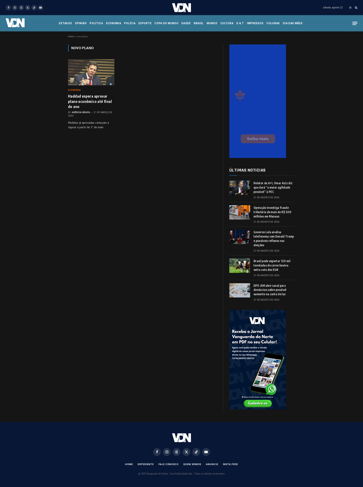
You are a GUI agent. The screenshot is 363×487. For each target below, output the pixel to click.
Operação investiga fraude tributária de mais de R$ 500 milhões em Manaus (272, 212)
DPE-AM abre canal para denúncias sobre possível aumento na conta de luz (270, 290)
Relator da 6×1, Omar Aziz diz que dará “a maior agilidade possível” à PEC (273, 187)
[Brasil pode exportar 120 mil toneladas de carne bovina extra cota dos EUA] (239, 266)
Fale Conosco (168, 464)
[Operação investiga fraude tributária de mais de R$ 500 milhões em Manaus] (239, 212)
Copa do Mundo (166, 23)
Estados (65, 23)
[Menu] (354, 23)
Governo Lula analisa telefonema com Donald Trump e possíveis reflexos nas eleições (274, 238)
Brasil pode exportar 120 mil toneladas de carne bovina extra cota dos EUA (272, 265)
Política (96, 23)
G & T (240, 23)
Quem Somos (192, 464)
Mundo (212, 23)
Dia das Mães (292, 23)
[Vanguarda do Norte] (181, 7)
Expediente (146, 464)
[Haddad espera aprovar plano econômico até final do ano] (91, 72)
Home (71, 36)
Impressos (255, 23)
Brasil (199, 23)
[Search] (355, 7)
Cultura (226, 23)
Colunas (273, 23)
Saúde (186, 23)
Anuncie (212, 464)
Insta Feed (230, 464)
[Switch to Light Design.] (350, 7)
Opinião (81, 23)
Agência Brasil (81, 112)
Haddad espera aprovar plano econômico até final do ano (90, 101)
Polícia (129, 23)
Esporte (144, 23)
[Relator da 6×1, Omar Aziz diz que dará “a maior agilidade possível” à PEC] (239, 188)
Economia (113, 23)
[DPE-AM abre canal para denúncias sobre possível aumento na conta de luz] (239, 290)
